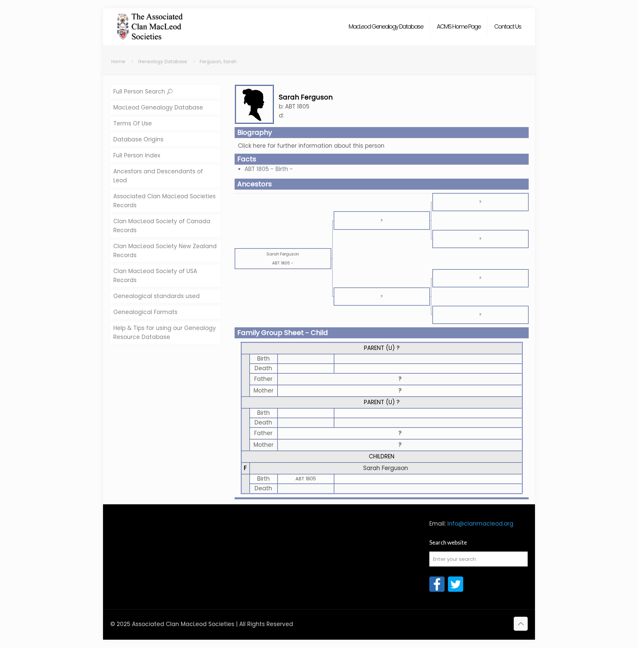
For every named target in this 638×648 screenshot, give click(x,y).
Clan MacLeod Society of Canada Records (161, 225)
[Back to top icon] (521, 624)
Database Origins (138, 139)
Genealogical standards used (156, 296)
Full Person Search (140, 91)
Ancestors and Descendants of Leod (158, 175)
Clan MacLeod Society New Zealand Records (165, 250)
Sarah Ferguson (385, 468)
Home (118, 61)
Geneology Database (162, 61)
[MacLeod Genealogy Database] (150, 23)
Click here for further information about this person (311, 146)
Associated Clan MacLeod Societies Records (164, 200)
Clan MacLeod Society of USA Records (155, 275)
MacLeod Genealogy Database (158, 107)
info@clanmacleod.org (480, 524)
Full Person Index (136, 155)
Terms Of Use (132, 123)
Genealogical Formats (145, 312)
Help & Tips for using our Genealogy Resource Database (164, 332)
